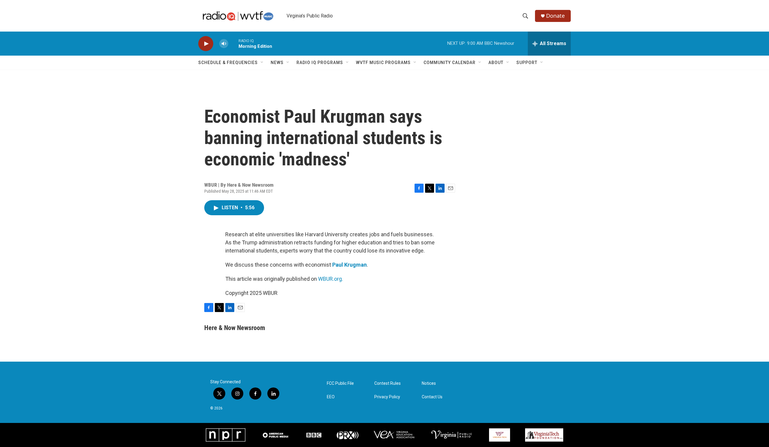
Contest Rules (387, 383)
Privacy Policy (387, 397)
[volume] (224, 44)
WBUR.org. (330, 279)
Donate (555, 16)
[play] (206, 43)
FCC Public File (340, 383)
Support (526, 62)
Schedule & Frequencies (228, 62)
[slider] (233, 43)
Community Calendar (450, 62)
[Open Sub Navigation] (262, 62)
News (277, 62)
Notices (429, 383)
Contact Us (432, 397)
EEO (331, 397)
